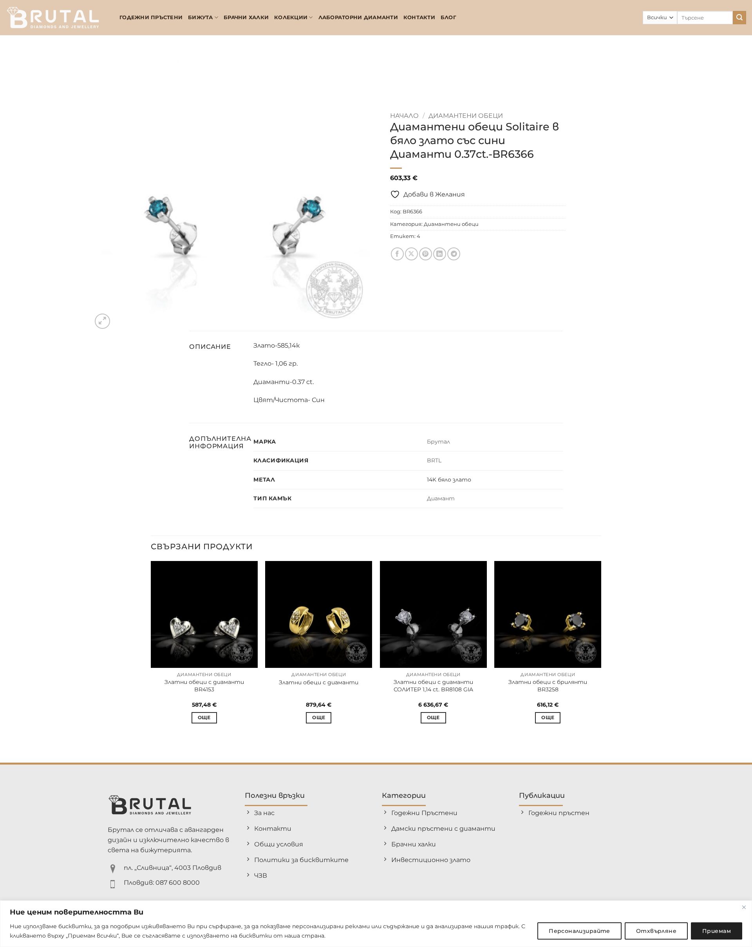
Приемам (716, 930)
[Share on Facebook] (397, 253)
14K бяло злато (449, 479)
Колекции (290, 17)
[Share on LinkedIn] (439, 253)
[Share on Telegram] (453, 253)
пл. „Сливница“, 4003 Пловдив (172, 867)
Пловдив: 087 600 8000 (162, 882)
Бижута (200, 17)
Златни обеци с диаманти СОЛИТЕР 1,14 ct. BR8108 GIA (433, 685)
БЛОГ (448, 17)
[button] (102, 321)
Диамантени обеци (465, 115)
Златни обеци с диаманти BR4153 (204, 685)
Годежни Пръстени (151, 17)
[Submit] (739, 17)
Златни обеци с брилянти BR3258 (547, 685)
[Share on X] (411, 253)
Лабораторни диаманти (358, 17)
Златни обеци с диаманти (318, 682)
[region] (376, 923)
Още (204, 717)
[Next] (601, 649)
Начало (404, 115)
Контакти (419, 17)
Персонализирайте (579, 930)
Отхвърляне (656, 930)
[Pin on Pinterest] (425, 253)
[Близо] (743, 907)
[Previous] (151, 649)
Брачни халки (246, 17)
